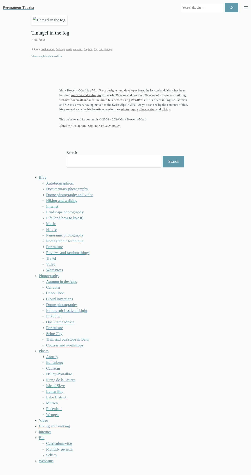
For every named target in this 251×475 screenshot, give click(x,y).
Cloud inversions (59, 299)
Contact (93, 125)
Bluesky (64, 125)
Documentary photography (67, 189)
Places (44, 351)
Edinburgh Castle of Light (66, 310)
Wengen (52, 414)
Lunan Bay (54, 391)
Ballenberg (54, 362)
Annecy (52, 357)
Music (51, 223)
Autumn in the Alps (61, 281)
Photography (49, 276)
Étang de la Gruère (60, 380)
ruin (101, 49)
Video (50, 264)
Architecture (47, 49)
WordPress (54, 270)
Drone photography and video (69, 195)
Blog (42, 177)
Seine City (54, 333)
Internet (52, 206)
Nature (51, 229)
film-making (147, 109)
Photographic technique (64, 241)
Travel (51, 258)
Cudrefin (53, 368)
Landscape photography (65, 212)
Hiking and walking (61, 200)
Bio (41, 438)
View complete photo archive (46, 56)
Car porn (53, 287)
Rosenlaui (54, 409)
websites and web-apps (86, 95)
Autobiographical (60, 183)
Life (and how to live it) (64, 218)
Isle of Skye (55, 385)
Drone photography (61, 304)
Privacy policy (110, 125)
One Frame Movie (60, 322)
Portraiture (54, 247)
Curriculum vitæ (59, 443)
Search (72, 153)
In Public (53, 316)
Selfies (51, 455)
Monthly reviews (59, 449)
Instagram (79, 125)
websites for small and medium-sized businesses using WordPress (102, 100)
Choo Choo (55, 293)
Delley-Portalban (59, 374)
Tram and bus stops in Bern (67, 339)
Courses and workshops (64, 345)
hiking (166, 109)
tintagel (108, 49)
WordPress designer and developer (114, 90)
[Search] (232, 7)
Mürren (52, 403)
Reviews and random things (67, 252)
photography (129, 109)
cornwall (77, 49)
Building (60, 49)
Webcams (46, 461)
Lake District (56, 397)
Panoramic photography (65, 235)
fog (95, 49)
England (88, 49)
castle (69, 49)
